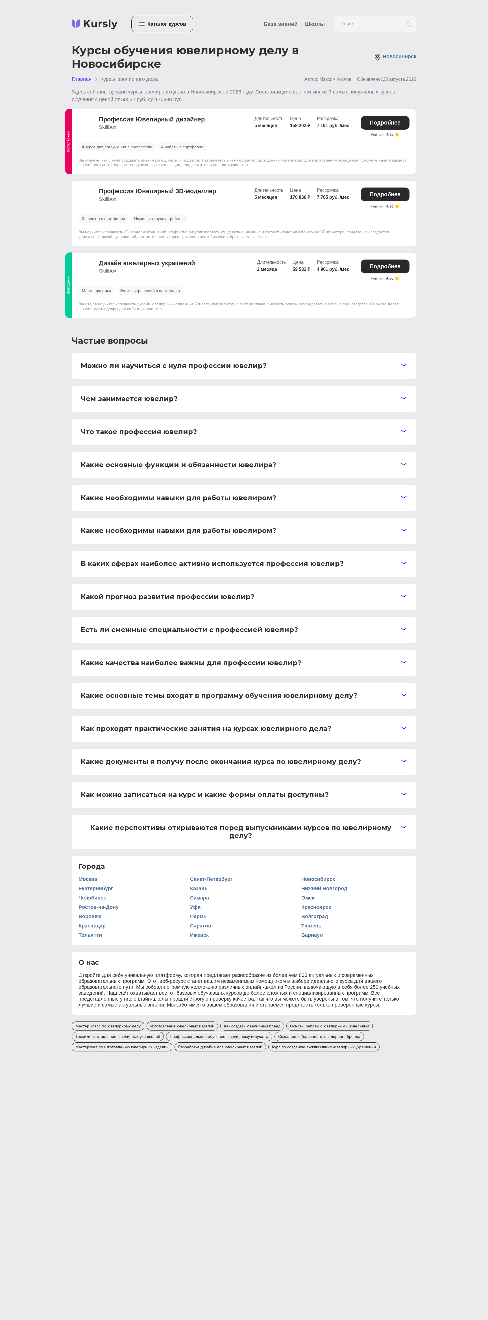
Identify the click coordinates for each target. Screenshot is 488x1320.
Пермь (198, 916)
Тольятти (90, 935)
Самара (199, 898)
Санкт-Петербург (211, 879)
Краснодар (92, 926)
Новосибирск (318, 879)
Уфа (195, 907)
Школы (314, 24)
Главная (81, 79)
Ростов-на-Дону (99, 907)
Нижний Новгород (324, 888)
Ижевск (199, 935)
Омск (307, 898)
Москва (88, 879)
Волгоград (314, 916)
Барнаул (312, 935)
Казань (199, 888)
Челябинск (92, 898)
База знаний (280, 24)
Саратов (200, 926)
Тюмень (311, 926)
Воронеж (90, 916)
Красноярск (316, 907)
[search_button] (408, 24)
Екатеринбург (96, 888)
